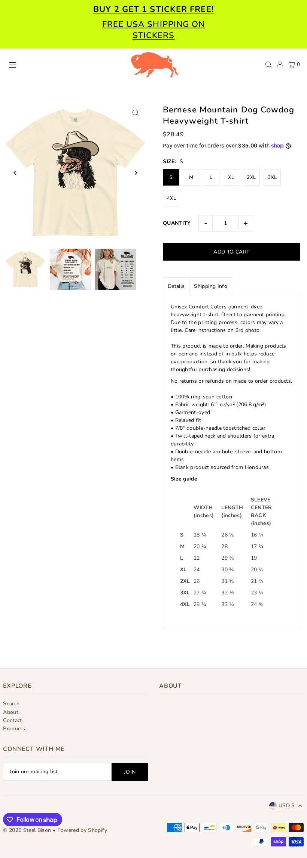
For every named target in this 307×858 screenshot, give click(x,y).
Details (176, 286)
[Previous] (15, 172)
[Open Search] (268, 65)
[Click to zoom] (135, 112)
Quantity (177, 223)
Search (11, 703)
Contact (12, 720)
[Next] (135, 172)
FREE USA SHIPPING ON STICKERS (153, 30)
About (10, 712)
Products (14, 728)
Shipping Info (210, 286)
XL (231, 177)
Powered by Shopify (82, 830)
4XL (171, 198)
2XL (251, 177)
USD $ (287, 805)
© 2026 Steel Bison (27, 830)
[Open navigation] (66, 64)
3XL (272, 177)
